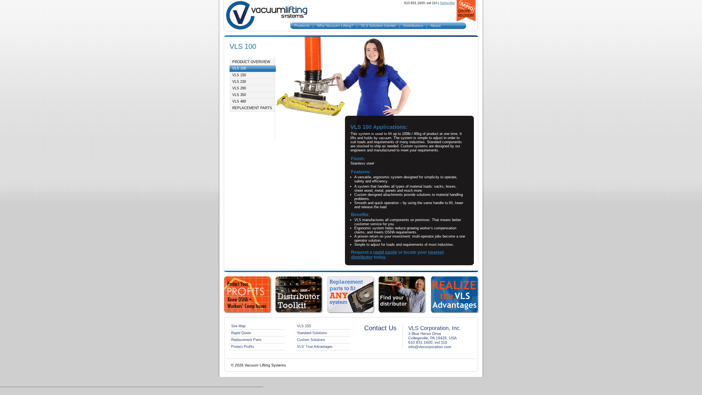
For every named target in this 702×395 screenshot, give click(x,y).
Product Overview (251, 62)
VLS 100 (239, 68)
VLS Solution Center (378, 25)
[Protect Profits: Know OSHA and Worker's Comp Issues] (248, 294)
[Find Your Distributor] (402, 294)
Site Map (238, 326)
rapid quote (385, 252)
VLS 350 (239, 95)
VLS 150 (239, 75)
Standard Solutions (312, 333)
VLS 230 (239, 82)
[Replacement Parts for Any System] (351, 294)
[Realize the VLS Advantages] (455, 294)
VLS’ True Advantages (315, 347)
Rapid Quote (241, 333)
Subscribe (447, 3)
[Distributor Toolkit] (299, 294)
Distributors (413, 25)
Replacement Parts (252, 108)
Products (302, 25)
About (436, 25)
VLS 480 (239, 101)
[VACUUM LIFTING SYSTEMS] (264, 16)
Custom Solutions (311, 340)
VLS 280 (239, 88)
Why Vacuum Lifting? (335, 25)
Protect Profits (242, 347)
